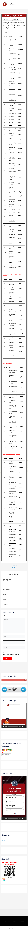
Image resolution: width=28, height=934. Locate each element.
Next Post (14, 567)
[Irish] (11, 749)
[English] (4, 749)
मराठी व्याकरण (12, 4)
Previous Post (14, 565)
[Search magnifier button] (25, 680)
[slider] (13, 726)
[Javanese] (3, 750)
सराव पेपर (3, 842)
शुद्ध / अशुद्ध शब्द (7, 579)
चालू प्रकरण (3, 838)
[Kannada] (4, 750)
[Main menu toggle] (25, 4)
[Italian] (2, 750)
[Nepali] (7, 750)
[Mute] (22, 726)
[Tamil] (11, 750)
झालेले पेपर (3, 840)
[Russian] (9, 750)
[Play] (3, 726)
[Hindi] (10, 749)
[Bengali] (2, 749)
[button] (14, 715)
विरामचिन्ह (5, 604)
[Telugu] (2, 752)
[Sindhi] (10, 750)
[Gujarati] (9, 749)
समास (4, 594)
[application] (13, 715)
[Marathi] (6, 750)
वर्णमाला (5, 599)
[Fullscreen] (24, 726)
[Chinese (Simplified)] (3, 749)
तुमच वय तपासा (6, 589)
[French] (6, 749)
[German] (7, 749)
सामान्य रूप (5, 584)
